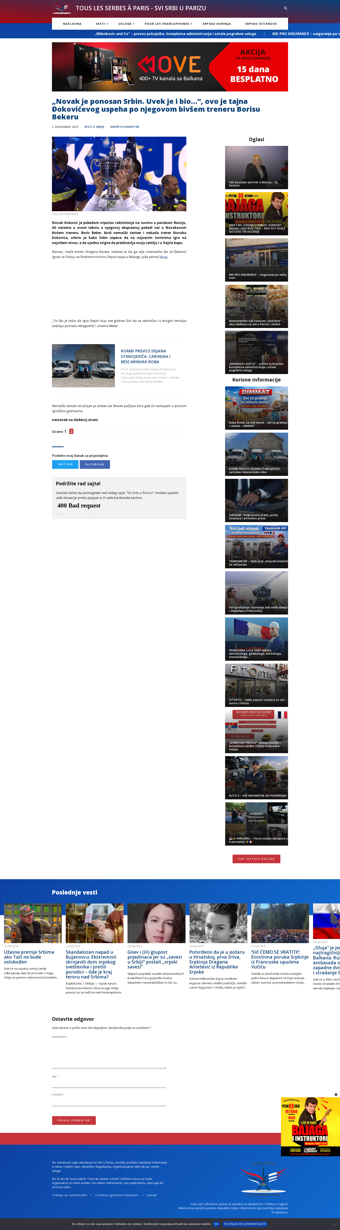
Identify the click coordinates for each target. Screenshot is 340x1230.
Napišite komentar (124, 127)
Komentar (60, 1037)
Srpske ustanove (261, 24)
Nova (163, 256)
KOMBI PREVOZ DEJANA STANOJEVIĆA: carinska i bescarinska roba (145, 356)
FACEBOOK (95, 464)
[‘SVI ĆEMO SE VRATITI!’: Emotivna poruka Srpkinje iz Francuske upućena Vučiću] (280, 923)
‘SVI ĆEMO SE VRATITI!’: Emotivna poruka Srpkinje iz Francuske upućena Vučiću (280, 959)
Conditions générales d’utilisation (117, 1195)
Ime (55, 1076)
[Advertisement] (119, 290)
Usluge (125, 24)
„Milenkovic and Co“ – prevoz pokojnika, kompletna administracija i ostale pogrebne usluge (94, 33)
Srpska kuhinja (217, 24)
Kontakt (152, 1195)
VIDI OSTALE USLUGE (256, 859)
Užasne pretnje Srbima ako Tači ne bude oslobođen (29, 957)
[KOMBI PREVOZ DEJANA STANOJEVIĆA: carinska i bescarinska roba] (83, 365)
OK (216, 1223)
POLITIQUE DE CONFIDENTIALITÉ (245, 1223)
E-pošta (58, 1094)
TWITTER (65, 464)
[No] (335, 1224)
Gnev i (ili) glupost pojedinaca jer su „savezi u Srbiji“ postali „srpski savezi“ (155, 959)
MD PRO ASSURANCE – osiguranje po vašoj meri (233, 33)
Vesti (100, 24)
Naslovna (72, 24)
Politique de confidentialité (69, 1195)
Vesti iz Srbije (94, 127)
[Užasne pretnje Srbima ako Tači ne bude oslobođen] (33, 923)
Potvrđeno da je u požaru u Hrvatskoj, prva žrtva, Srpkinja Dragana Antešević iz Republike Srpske (217, 962)
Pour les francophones (167, 24)
